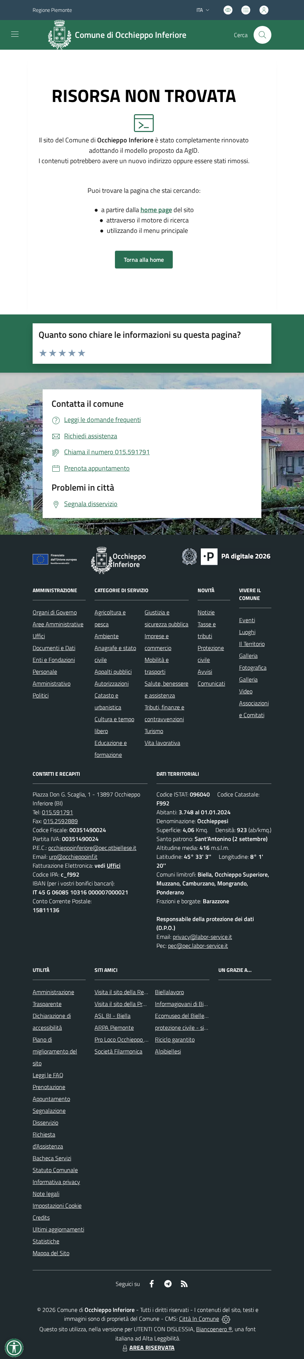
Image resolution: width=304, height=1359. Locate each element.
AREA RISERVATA (152, 1347)
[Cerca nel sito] (262, 35)
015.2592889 (60, 821)
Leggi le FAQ (48, 1075)
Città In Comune (199, 1318)
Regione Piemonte (52, 10)
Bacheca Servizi (52, 1158)
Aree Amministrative (58, 624)
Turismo (154, 730)
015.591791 (57, 812)
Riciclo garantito (175, 1039)
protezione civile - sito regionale (194, 1027)
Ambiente (107, 635)
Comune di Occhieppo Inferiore (130, 35)
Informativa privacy (56, 1181)
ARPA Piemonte (114, 1027)
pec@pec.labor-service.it (198, 945)
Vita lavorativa (162, 742)
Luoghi (247, 631)
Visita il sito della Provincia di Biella (137, 1003)
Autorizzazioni (112, 683)
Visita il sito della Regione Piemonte (138, 991)
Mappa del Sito (51, 1253)
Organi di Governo (55, 612)
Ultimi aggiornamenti (58, 1229)
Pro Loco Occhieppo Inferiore (130, 1039)
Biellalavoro (169, 991)
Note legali (46, 1193)
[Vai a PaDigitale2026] (226, 556)
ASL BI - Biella (112, 1015)
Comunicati (211, 683)
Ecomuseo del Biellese (182, 1015)
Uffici (39, 635)
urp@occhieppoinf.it (73, 856)
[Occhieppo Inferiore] (59, 35)
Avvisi (205, 671)
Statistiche (46, 1241)
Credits (41, 1217)
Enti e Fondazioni (54, 659)
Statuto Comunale (55, 1169)
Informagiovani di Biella (183, 1003)
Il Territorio (252, 643)
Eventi (247, 620)
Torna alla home (144, 259)
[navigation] (14, 34)
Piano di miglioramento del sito (55, 1051)
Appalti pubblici (113, 671)
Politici (41, 695)
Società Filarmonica (118, 1051)
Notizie (206, 612)
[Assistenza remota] (226, 1318)
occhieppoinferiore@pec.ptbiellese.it (92, 847)
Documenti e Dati (54, 647)
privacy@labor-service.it (202, 936)
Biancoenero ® (214, 1329)
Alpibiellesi (168, 1051)
